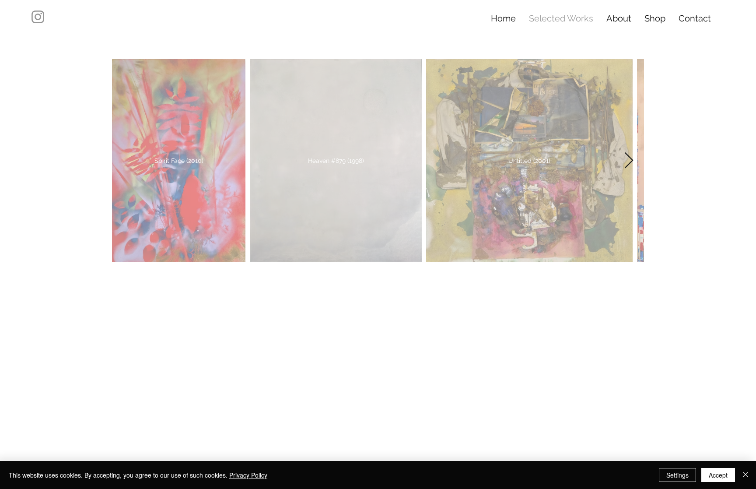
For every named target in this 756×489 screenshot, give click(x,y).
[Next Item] (629, 160)
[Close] (745, 475)
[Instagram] (37, 16)
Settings (677, 475)
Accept (718, 475)
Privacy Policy (248, 475)
